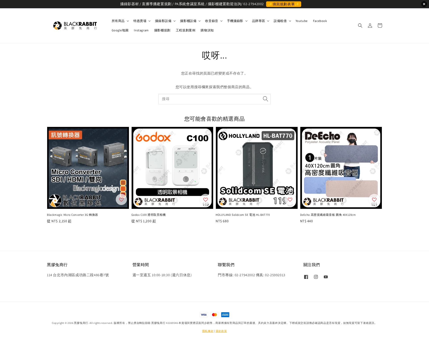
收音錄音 (211, 21)
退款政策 (221, 331)
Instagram (141, 30)
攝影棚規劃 (162, 30)
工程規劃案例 (186, 30)
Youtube (302, 21)
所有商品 (118, 21)
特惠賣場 (139, 21)
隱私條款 (208, 331)
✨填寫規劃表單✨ (283, 4)
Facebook (320, 21)
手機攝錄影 (235, 21)
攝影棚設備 (188, 21)
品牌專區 (258, 21)
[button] (360, 25)
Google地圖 (120, 30)
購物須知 (207, 30)
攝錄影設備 (163, 21)
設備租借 (280, 21)
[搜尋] (265, 99)
